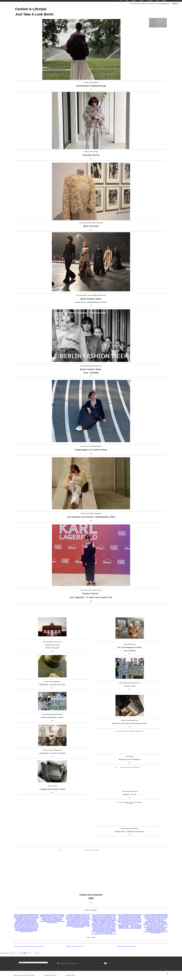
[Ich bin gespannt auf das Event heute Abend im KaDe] (52, 926)
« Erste (11, 953)
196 (27, 953)
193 (19, 953)
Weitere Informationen (165, 3)
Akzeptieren (174, 3)
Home (120, 0)
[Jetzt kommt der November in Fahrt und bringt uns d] (78, 926)
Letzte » (37, 953)
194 (21, 953)
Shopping (149, 0)
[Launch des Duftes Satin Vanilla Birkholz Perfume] (26, 926)
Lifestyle (164, 0)
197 (30, 953)
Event (157, 0)
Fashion (141, 0)
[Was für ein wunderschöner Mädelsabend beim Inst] (155, 926)
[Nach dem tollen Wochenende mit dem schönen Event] (129, 926)
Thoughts (133, 0)
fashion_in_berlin (91, 937)
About (126, 0)
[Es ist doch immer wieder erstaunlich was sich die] (104, 926)
